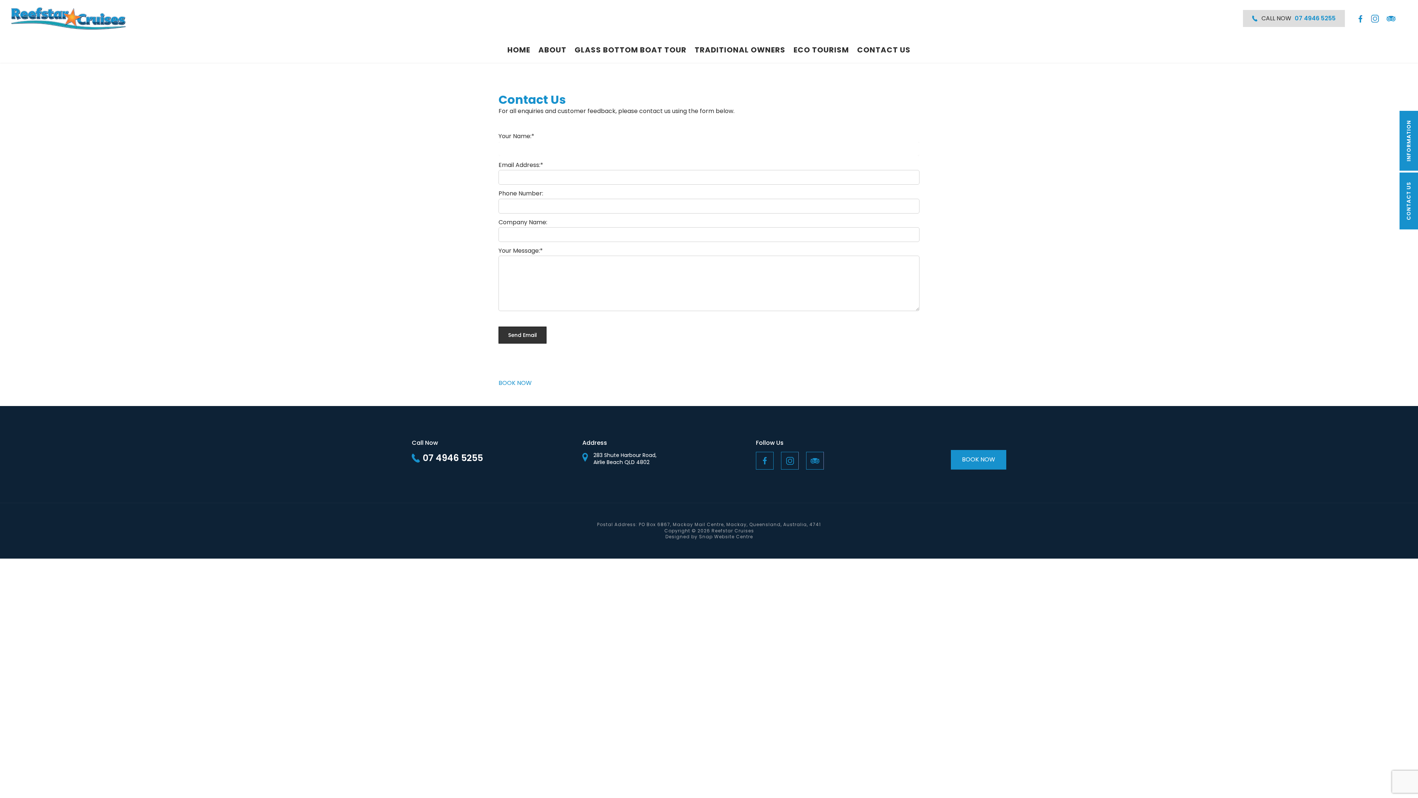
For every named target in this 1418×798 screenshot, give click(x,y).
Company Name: (523, 222)
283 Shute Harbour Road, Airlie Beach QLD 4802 (625, 459)
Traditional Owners (740, 50)
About (552, 50)
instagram (1375, 19)
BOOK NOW (515, 383)
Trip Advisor (1391, 19)
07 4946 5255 (453, 458)
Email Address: (519, 165)
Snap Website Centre (726, 536)
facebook (1360, 19)
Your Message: (519, 250)
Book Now (978, 459)
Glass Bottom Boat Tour (630, 50)
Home (518, 50)
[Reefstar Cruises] (68, 18)
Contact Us (884, 50)
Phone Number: (521, 193)
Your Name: (515, 136)
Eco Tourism (821, 50)
